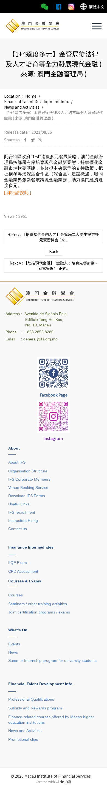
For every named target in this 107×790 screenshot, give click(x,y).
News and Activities (22, 107)
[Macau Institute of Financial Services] (32, 25)
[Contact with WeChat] (44, 6)
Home (30, 96)
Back (53, 251)
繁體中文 (96, 6)
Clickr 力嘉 (63, 781)
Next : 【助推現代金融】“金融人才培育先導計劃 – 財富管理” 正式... (54, 265)
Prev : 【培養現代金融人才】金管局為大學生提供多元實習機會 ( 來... (54, 237)
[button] (97, 26)
